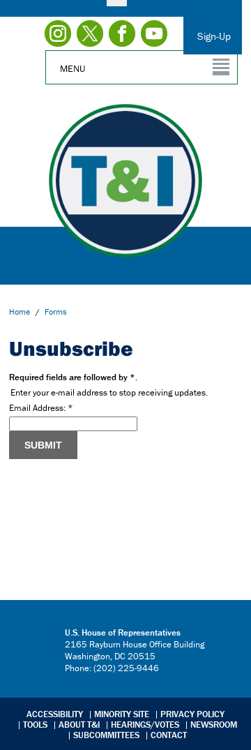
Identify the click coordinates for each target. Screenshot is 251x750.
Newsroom (213, 724)
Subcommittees (106, 735)
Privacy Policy (192, 714)
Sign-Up (214, 36)
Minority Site (121, 714)
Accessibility (54, 714)
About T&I (79, 724)
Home (19, 311)
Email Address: (41, 408)
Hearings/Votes (145, 724)
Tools (35, 724)
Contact (169, 735)
